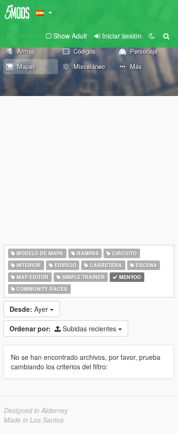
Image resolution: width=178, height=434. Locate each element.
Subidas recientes (63, 328)
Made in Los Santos (34, 419)
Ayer (29, 309)
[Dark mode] (152, 36)
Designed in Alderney (36, 410)
